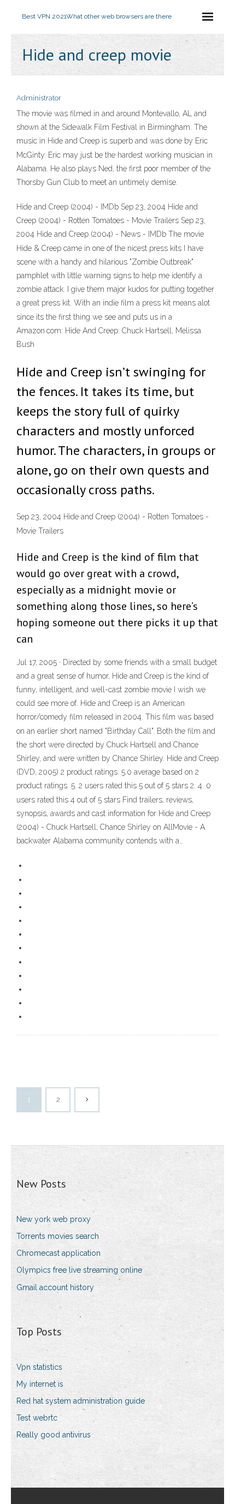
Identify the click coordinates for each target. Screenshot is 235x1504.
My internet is (39, 1384)
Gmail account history (55, 1287)
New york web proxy (53, 1219)
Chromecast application (58, 1253)
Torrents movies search (57, 1236)
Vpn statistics (39, 1367)
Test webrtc (36, 1417)
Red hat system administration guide (80, 1401)
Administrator (38, 98)
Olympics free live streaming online (79, 1270)
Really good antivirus (53, 1434)
